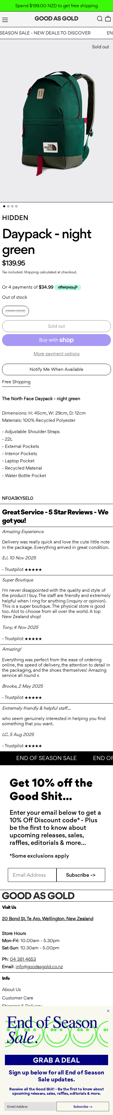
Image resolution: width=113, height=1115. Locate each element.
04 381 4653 (23, 959)
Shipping (31, 272)
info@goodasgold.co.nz (39, 966)
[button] (100, 19)
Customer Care (17, 998)
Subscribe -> (81, 875)
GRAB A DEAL (56, 1060)
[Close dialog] (108, 1011)
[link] (56, 1031)
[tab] (4, 206)
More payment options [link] (57, 353)
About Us (11, 989)
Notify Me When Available (56, 369)
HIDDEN (15, 218)
